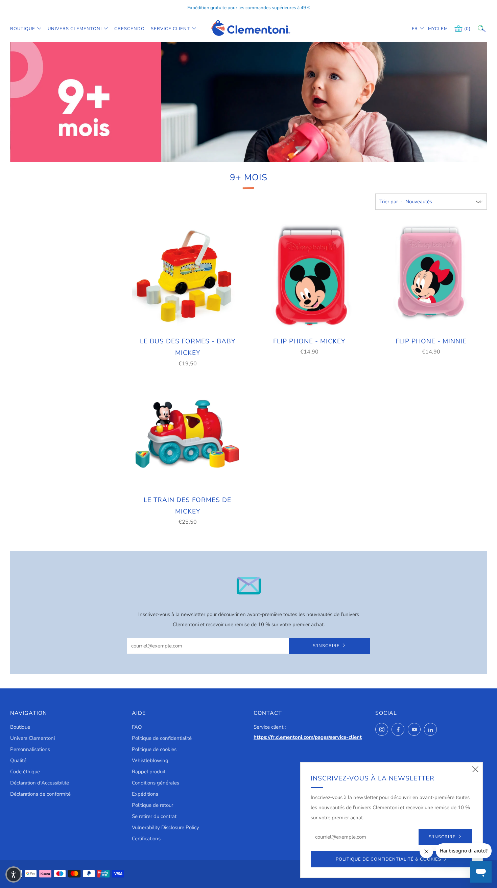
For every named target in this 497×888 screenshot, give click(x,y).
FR (415, 29)
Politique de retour (152, 805)
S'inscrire (326, 646)
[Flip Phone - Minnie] (431, 276)
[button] (13, 874)
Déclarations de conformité (40, 794)
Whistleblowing (150, 760)
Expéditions (145, 794)
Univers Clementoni (75, 29)
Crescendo (129, 29)
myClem (433, 29)
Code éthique (25, 771)
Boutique (22, 29)
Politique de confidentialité (162, 738)
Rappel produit (148, 771)
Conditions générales (155, 782)
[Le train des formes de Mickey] (187, 434)
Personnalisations (30, 749)
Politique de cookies (154, 749)
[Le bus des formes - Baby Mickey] (187, 276)
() (467, 29)
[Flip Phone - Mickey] (309, 276)
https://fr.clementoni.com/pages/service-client (308, 737)
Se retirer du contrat (154, 816)
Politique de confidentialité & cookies (388, 859)
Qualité (18, 760)
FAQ (137, 727)
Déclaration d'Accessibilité (39, 782)
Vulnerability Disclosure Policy (165, 827)
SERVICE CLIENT (170, 29)
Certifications (146, 838)
